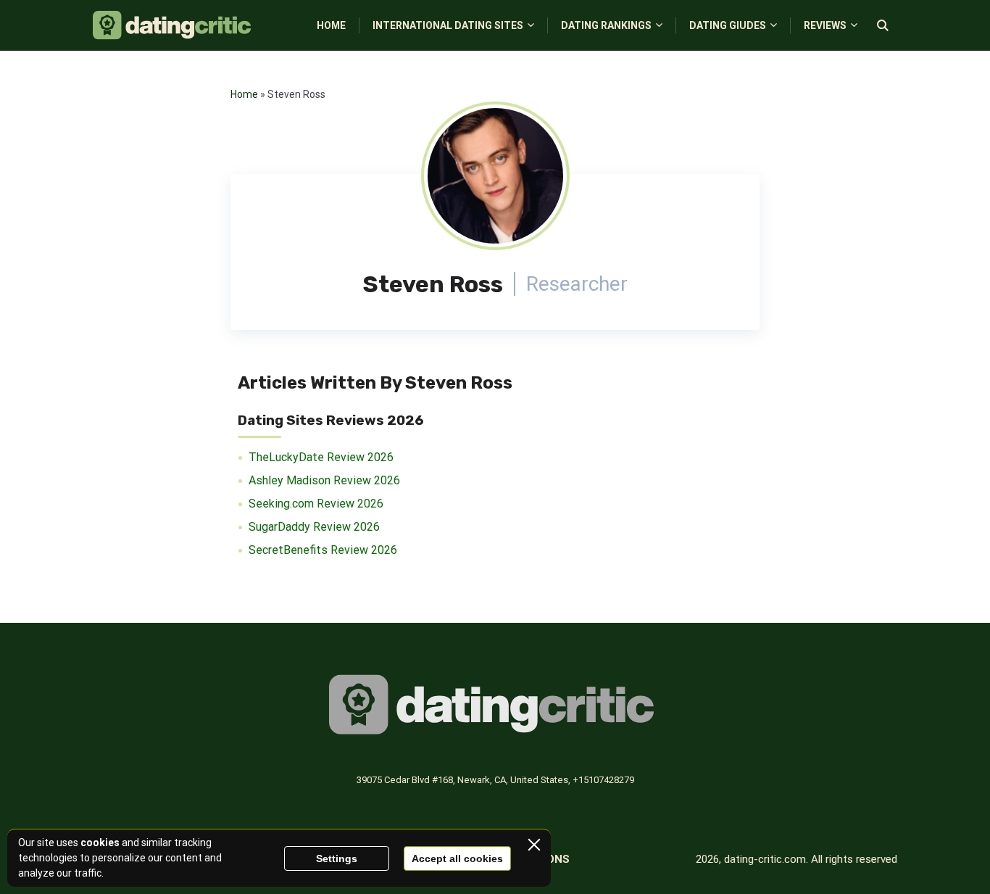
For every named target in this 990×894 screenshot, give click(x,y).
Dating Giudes (727, 25)
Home (331, 25)
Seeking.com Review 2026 (316, 503)
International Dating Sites (448, 25)
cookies (100, 842)
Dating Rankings (606, 25)
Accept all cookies (457, 858)
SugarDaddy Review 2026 (314, 527)
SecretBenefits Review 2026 (323, 550)
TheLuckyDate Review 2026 (321, 457)
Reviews (825, 25)
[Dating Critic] (173, 25)
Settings (336, 858)
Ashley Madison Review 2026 (324, 480)
